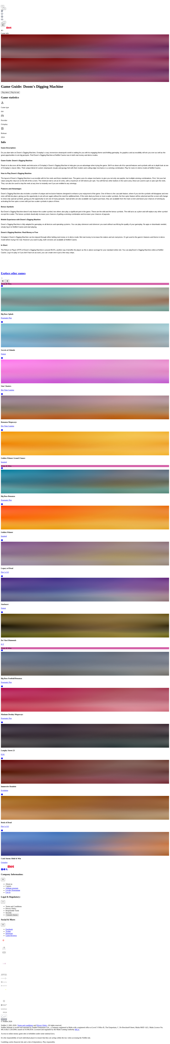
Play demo (5, 92)
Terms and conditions (25, 1025)
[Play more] (4, 9)
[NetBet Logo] (6, 28)
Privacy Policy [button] (11, 909)
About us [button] (9, 884)
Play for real (15, 92)
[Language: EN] (4, 22)
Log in (8, 892)
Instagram (9, 933)
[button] (2, 286)
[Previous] (3, 281)
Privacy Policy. (42, 1025)
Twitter (8, 931)
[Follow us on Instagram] (2, 870)
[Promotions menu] (2, 6)
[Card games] (85, 14)
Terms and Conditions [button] (14, 906)
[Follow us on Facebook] (4, 870)
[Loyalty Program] (85, 19)
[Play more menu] (2, 9)
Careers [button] (8, 886)
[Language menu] (2, 22)
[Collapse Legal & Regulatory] (3, 902)
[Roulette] (85, 16)
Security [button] (9, 913)
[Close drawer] (3, 25)
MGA (77, 1029)
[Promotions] (2, 6)
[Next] (7, 281)
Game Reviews (11, 936)
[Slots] (85, 11)
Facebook (9, 929)
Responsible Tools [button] (12, 911)
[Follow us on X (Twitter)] (7, 870)
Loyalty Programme (13, 890)
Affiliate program (12, 888)
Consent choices (12, 915)
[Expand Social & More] (3, 924)
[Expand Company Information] (3, 879)
